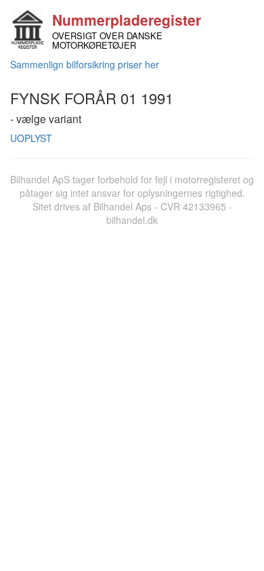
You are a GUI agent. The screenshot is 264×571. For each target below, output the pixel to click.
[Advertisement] (132, 365)
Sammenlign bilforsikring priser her (84, 64)
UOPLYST (31, 138)
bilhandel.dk (132, 220)
